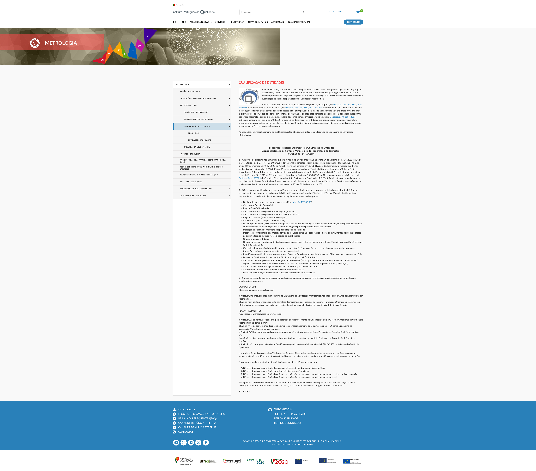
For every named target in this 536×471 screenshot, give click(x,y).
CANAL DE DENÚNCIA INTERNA (197, 422)
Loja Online (353, 22)
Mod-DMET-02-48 (301, 202)
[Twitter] (198, 442)
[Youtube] (176, 442)
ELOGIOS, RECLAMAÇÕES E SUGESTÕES (201, 413)
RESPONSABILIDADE (286, 418)
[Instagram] (183, 442)
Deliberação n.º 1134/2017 (343, 116)
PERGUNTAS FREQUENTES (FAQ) (197, 418)
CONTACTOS (185, 431)
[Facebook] (206, 442)
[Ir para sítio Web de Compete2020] (256, 461)
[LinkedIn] (191, 442)
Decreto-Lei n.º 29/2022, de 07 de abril (303, 107)
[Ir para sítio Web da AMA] (208, 461)
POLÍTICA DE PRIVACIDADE (290, 413)
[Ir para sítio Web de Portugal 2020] (280, 461)
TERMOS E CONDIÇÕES (287, 422)
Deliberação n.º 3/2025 (250, 178)
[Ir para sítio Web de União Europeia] (304, 461)
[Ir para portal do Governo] (184, 461)
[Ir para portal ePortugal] (232, 461)
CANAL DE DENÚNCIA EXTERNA (197, 427)
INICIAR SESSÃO (335, 12)
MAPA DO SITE (186, 409)
